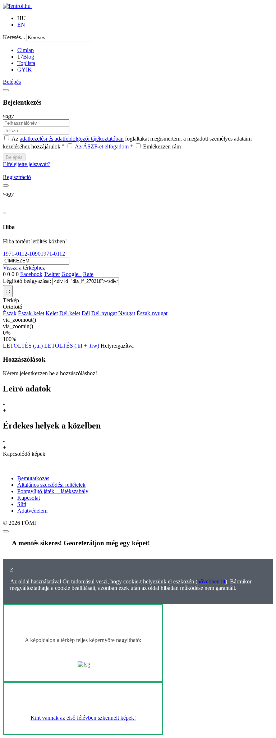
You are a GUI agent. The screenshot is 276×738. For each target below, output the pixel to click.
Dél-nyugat (104, 313)
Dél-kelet (69, 313)
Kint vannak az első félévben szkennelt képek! (83, 718)
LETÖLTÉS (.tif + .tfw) (71, 346)
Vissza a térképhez (24, 268)
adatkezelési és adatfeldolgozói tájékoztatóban (72, 139)
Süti (21, 504)
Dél (86, 313)
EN (21, 25)
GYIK (24, 70)
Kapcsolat (28, 498)
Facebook (31, 274)
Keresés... (14, 37)
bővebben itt (211, 581)
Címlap (25, 50)
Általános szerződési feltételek (51, 485)
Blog (28, 57)
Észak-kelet (31, 313)
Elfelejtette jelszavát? (26, 164)
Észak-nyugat (152, 313)
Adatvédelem (32, 511)
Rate (88, 274)
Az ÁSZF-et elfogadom (102, 146)
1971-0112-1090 (22, 254)
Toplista (26, 63)
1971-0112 (53, 254)
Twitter (52, 274)
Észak (10, 313)
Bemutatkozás (33, 478)
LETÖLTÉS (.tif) (23, 346)
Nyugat (126, 313)
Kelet (52, 313)
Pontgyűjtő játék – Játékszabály (52, 491)
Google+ (71, 274)
